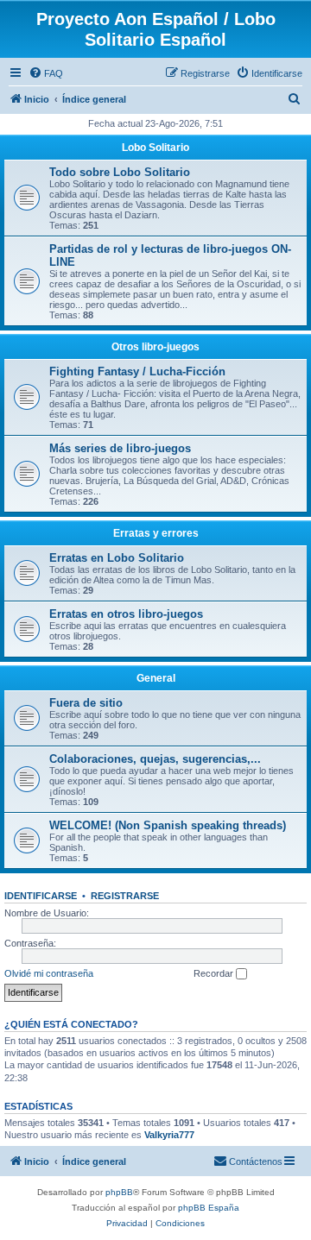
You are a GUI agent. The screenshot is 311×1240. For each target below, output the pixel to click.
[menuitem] (46, 73)
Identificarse (40, 896)
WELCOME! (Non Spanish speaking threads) (167, 825)
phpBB (119, 1192)
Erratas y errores (156, 533)
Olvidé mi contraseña (48, 973)
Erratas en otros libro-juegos (126, 613)
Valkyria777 (169, 1135)
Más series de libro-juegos (120, 448)
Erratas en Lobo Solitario (116, 557)
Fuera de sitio (86, 702)
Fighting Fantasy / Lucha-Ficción (137, 371)
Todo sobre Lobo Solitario (119, 172)
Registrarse (125, 896)
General (155, 678)
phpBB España (208, 1207)
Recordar (215, 973)
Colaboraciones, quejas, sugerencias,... (155, 758)
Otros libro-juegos (155, 347)
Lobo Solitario (155, 148)
